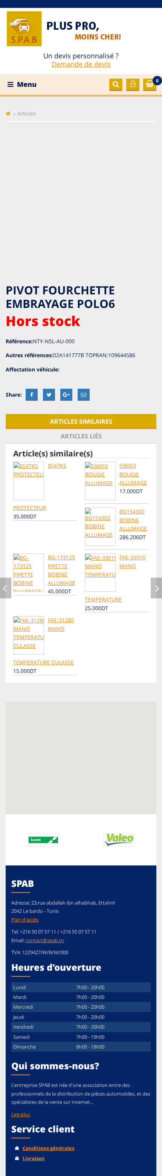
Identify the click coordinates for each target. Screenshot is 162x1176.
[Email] (84, 394)
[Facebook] (32, 394)
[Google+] (66, 394)
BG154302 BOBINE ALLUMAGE (133, 520)
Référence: (19, 341)
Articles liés (81, 436)
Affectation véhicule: (33, 369)
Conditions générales (48, 1148)
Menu (26, 84)
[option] (43, 840)
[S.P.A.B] (75, 28)
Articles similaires (81, 421)
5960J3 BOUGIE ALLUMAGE (133, 474)
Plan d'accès (24, 919)
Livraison (34, 1158)
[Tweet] (49, 394)
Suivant (156, 588)
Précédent (5, 588)
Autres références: (29, 355)
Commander (152, 84)
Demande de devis (81, 63)
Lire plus (20, 1114)
